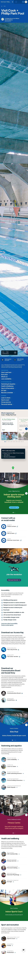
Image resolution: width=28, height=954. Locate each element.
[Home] (1, 6)
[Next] (26, 429)
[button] (5, 441)
